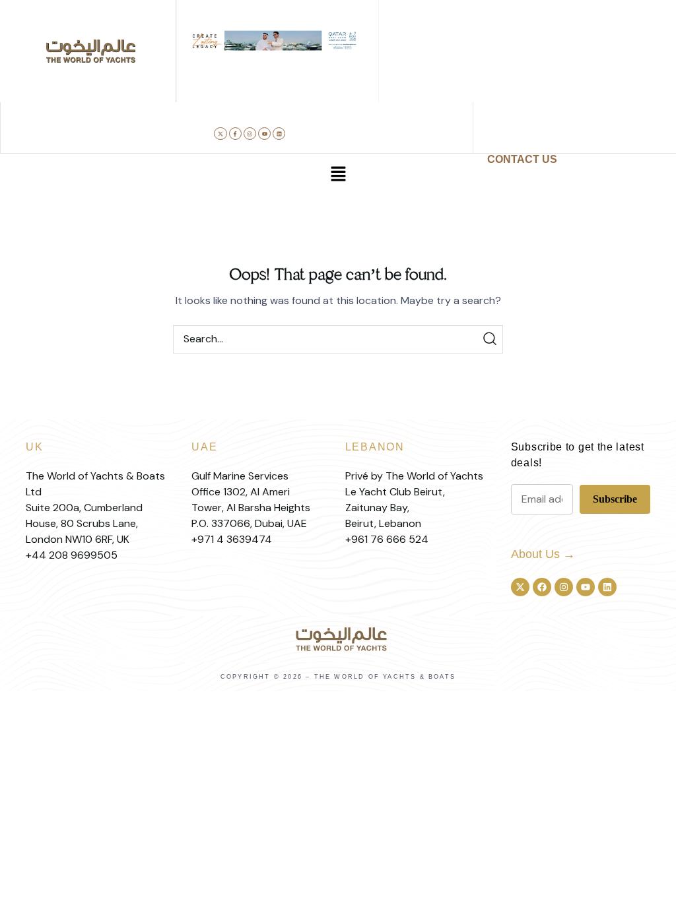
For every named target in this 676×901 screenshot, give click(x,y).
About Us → (543, 554)
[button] (237, 66)
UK (34, 446)
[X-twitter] (220, 133)
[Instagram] (250, 133)
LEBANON (375, 446)
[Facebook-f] (235, 133)
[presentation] (197, 66)
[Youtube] (264, 133)
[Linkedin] (279, 133)
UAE (204, 446)
